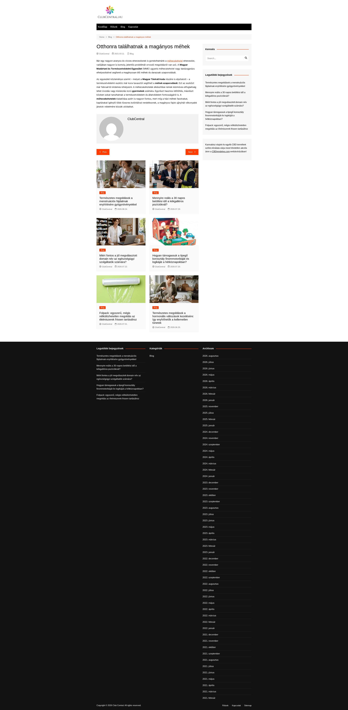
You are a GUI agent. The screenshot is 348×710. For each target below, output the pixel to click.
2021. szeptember (211, 653)
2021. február (209, 698)
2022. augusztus (210, 584)
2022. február (209, 622)
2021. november (210, 641)
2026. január (209, 400)
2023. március (209, 539)
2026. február (209, 394)
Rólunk (113, 27)
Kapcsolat (133, 27)
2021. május (208, 679)
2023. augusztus (210, 508)
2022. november (210, 565)
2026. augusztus (210, 356)
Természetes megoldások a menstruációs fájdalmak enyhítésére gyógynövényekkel (118, 201)
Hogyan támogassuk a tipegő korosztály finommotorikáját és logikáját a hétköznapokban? (170, 258)
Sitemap (247, 705)
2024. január (209, 476)
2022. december (210, 558)
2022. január (209, 628)
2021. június (208, 672)
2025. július (208, 413)
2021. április (208, 685)
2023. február (209, 546)
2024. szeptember (211, 444)
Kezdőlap (102, 27)
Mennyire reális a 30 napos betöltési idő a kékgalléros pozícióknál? (168, 201)
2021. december (210, 634)
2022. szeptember (211, 577)
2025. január (209, 425)
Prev (104, 152)
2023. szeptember (211, 501)
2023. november (210, 489)
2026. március (209, 387)
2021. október (209, 647)
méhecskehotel (175, 60)
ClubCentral (104, 54)
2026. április (208, 381)
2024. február (209, 470)
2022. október (209, 571)
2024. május (208, 451)
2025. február (209, 419)
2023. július (208, 514)
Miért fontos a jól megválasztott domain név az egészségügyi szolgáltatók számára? (118, 258)
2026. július (208, 362)
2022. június (208, 596)
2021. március (209, 691)
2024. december (210, 432)
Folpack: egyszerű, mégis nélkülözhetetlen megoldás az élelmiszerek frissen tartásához (118, 316)
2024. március (209, 463)
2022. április (208, 609)
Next (190, 152)
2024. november (210, 438)
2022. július (208, 590)
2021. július (208, 666)
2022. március (209, 615)
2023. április (208, 533)
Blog (123, 27)
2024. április (208, 457)
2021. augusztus (210, 660)
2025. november (210, 406)
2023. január (209, 552)
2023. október (209, 495)
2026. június (208, 368)
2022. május (208, 603)
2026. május (208, 375)
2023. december (210, 482)
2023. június (208, 520)
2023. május (208, 527)
